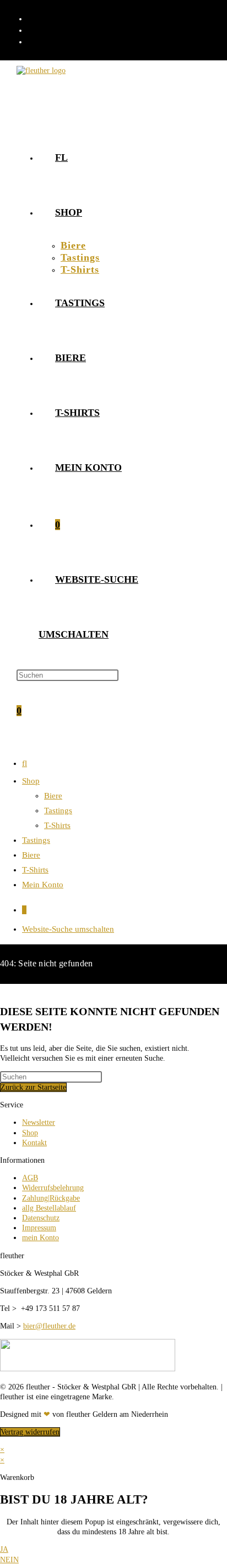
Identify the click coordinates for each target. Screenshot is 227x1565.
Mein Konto (42, 884)
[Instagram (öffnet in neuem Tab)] (33, 30)
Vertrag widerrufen (30, 1432)
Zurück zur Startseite (33, 1087)
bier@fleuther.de (49, 1326)
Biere (53, 795)
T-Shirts (57, 825)
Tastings (58, 810)
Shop (31, 780)
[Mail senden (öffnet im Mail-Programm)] (33, 41)
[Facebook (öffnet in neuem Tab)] (33, 18)
